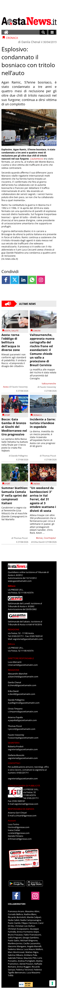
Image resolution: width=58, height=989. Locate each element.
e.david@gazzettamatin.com (21, 694)
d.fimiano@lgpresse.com (20, 838)
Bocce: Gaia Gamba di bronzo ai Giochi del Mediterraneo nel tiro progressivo (14, 426)
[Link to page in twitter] (14, 280)
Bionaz (39, 537)
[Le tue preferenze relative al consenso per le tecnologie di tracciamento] (52, 983)
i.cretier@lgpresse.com (18, 833)
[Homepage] (6, 32)
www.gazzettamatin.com (20, 580)
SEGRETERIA (13, 742)
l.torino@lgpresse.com (18, 827)
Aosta (7, 330)
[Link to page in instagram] (41, 280)
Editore (11, 585)
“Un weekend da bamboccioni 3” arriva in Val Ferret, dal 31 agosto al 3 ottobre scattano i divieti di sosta (43, 499)
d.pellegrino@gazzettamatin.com (23, 702)
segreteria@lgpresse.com (26, 803)
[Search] (43, 32)
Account (12, 820)
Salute (15, 330)
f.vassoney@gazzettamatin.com (23, 737)
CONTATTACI (14, 763)
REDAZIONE (13, 629)
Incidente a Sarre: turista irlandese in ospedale (43, 423)
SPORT (7, 415)
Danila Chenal (30, 42)
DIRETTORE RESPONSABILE (21, 658)
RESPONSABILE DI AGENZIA (21, 808)
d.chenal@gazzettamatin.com (22, 685)
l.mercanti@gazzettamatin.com (23, 664)
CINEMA (36, 483)
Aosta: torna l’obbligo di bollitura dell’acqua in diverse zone (10, 342)
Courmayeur (50, 537)
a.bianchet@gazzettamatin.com (23, 676)
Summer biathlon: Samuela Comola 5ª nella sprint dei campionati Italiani (14, 495)
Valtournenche (49, 383)
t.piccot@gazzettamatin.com (21, 729)
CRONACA (37, 415)
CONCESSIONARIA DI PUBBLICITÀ (24, 785)
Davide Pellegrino (19, 455)
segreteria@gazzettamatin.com (28, 639)
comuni (36, 330)
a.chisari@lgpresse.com (25, 815)
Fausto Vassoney (19, 386)
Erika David (38, 541)
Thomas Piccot (49, 455)
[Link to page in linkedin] (23, 280)
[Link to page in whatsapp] (32, 280)
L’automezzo (36, 158)
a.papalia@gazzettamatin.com (22, 720)
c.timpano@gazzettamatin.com (23, 711)
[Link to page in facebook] (6, 280)
